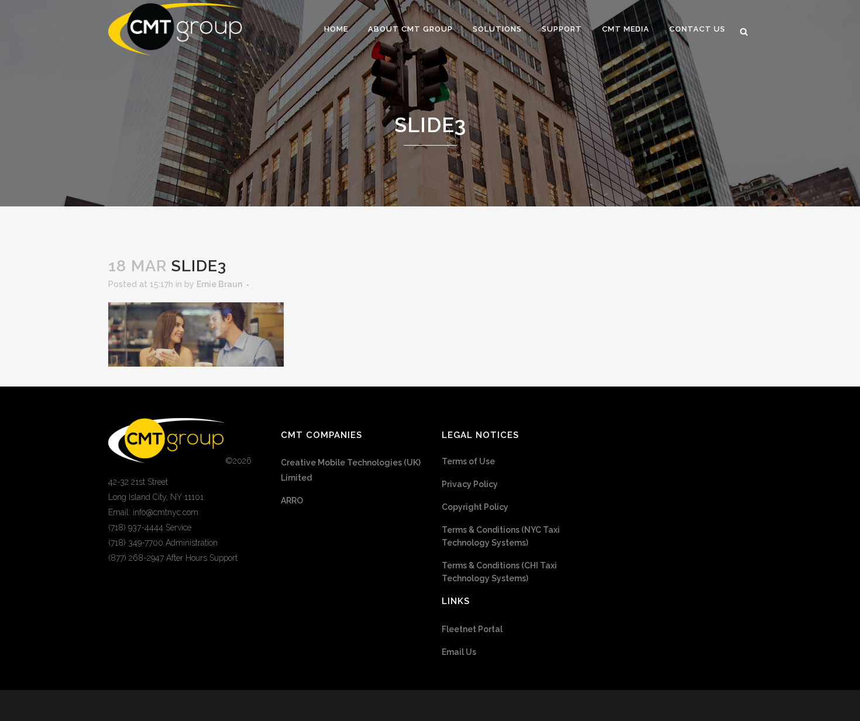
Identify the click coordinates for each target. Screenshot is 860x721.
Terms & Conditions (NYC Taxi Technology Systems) (501, 536)
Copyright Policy (475, 507)
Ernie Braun (219, 284)
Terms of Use (468, 461)
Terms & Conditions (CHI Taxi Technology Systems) (499, 572)
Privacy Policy (470, 484)
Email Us (459, 652)
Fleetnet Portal (472, 629)
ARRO (292, 500)
